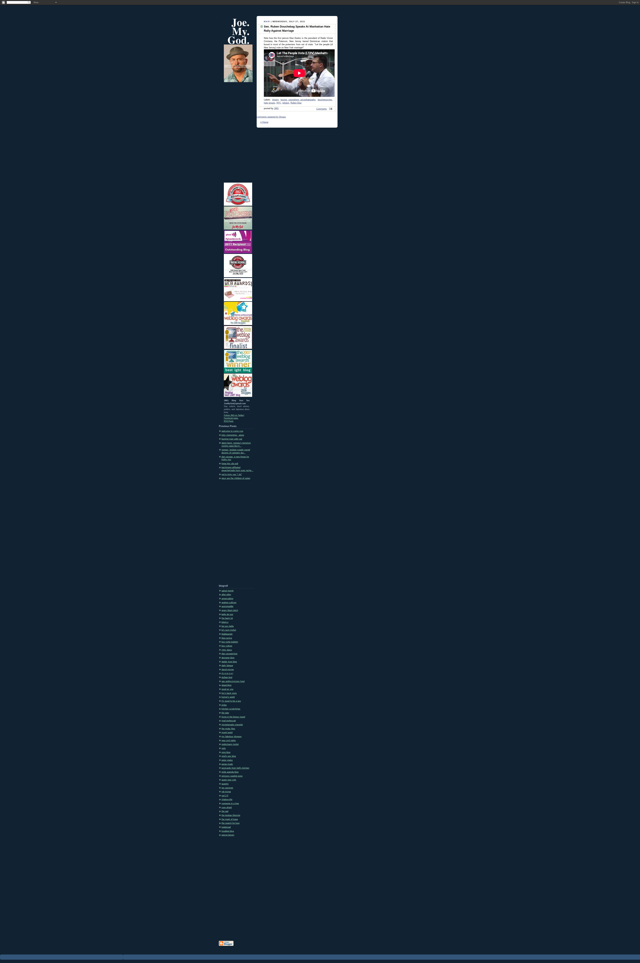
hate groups (269, 103)
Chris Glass (227, 650)
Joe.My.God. (239, 30)
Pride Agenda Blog (230, 772)
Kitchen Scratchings (231, 709)
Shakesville (227, 799)
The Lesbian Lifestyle (231, 815)
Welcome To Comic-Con (232, 431)
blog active (227, 638)
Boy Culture (227, 646)
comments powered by (271, 117)
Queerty (225, 784)
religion (285, 103)
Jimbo (224, 705)
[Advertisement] (232, 533)
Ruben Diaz (296, 103)
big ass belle (228, 626)
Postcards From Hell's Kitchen (235, 768)
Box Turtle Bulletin (230, 642)
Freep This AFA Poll (230, 464)
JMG (276, 108)
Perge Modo (227, 764)
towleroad (226, 827)
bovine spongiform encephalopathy (298, 100)
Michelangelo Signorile (232, 725)
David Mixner (228, 669)
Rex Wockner (227, 788)
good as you (227, 689)
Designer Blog (228, 658)
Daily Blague (227, 665)
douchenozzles (325, 100)
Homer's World (228, 697)
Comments (321, 109)
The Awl (225, 811)
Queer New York (229, 780)
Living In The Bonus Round (233, 717)
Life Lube (225, 713)
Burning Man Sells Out (232, 439)
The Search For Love (231, 823)
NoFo (224, 748)
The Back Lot (227, 618)
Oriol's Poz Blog (229, 756)
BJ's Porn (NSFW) (229, 630)
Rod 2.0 (225, 796)
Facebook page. (231, 418)
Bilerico (225, 622)
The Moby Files (228, 729)
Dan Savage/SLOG (229, 654)
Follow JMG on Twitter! (234, 415)
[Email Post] (330, 109)
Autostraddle (227, 606)
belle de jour (227, 614)
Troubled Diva (228, 831)
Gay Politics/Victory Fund (233, 681)
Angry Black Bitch (230, 610)
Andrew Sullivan (229, 602)
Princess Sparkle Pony (232, 776)
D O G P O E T (227, 673)
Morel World (227, 732)
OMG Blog (226, 752)
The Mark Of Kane (230, 819)
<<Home (264, 122)
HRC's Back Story (229, 693)
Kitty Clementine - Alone (233, 435)
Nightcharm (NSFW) (230, 744)
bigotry (275, 100)
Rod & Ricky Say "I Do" (232, 474)
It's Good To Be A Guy (231, 701)
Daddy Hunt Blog (229, 662)
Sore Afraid (227, 807)
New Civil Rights (229, 740)
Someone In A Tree (230, 803)
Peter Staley (227, 760)
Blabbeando (227, 634)
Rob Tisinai (226, 792)
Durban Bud (227, 677)
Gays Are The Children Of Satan (236, 478)
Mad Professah (229, 721)
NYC (278, 103)
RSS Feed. (229, 421)
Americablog (227, 598)
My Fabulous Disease (232, 736)
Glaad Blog (226, 685)
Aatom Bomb (228, 591)
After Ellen (226, 594)
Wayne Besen (228, 835)
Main (267, 21)
